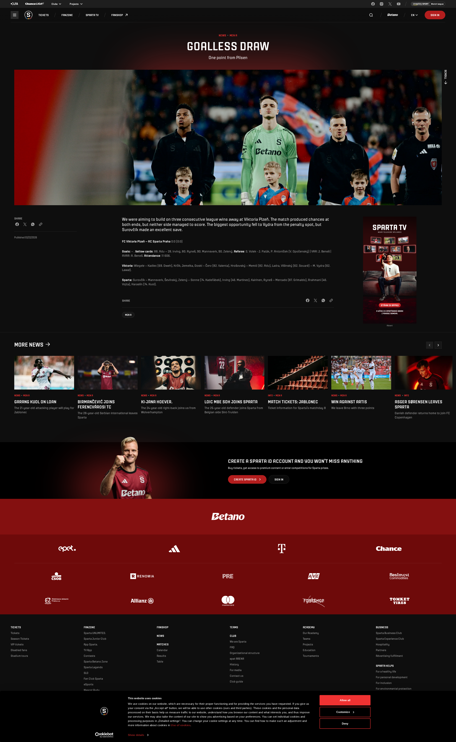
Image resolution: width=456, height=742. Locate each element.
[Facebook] (373, 4)
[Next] (438, 345)
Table (160, 661)
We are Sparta (238, 641)
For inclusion (384, 682)
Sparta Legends (93, 667)
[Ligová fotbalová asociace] (14, 4)
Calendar (162, 650)
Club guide (236, 681)
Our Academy (311, 632)
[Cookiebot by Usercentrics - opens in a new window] (104, 735)
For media (236, 670)
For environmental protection (393, 688)
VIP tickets (17, 644)
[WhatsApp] (33, 224)
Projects (308, 644)
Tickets (15, 632)
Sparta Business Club (389, 632)
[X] (390, 4)
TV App (88, 650)
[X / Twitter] (25, 224)
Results (161, 655)
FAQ (232, 647)
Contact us (236, 675)
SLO (86, 672)
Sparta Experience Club (390, 638)
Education (309, 650)
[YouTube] (399, 4)
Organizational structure (245, 652)
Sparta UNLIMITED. (95, 632)
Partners (381, 650)
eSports (88, 684)
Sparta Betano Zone (96, 661)
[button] (43, 15)
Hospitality (383, 644)
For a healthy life (386, 671)
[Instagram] (381, 4)
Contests (89, 655)
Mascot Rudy (92, 690)
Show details (136, 734)
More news (28, 344)
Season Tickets (20, 638)
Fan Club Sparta (93, 678)
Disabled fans (19, 650)
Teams (306, 638)
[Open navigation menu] (15, 15)
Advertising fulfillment (389, 655)
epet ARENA (237, 658)
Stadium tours (19, 655)
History (234, 664)
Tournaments (311, 655)
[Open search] (371, 15)
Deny (345, 723)
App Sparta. (91, 644)
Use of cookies (180, 725)
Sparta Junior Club (95, 638)
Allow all (345, 700)
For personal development (392, 677)
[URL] (40, 224)
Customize (343, 711)
